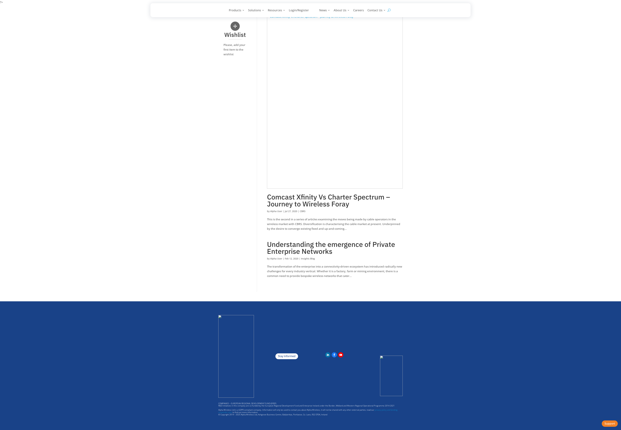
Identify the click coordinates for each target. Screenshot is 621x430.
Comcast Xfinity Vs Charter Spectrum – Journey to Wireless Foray (328, 200)
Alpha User (276, 211)
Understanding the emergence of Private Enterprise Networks (331, 248)
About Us (340, 10)
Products (235, 10)
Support (610, 423)
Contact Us (374, 10)
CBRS (302, 211)
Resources (275, 10)
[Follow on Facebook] (334, 354)
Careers (358, 10)
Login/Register (299, 10)
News (323, 10)
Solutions (254, 10)
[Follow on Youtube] (340, 354)
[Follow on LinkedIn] (327, 354)
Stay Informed (286, 356)
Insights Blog (308, 258)
